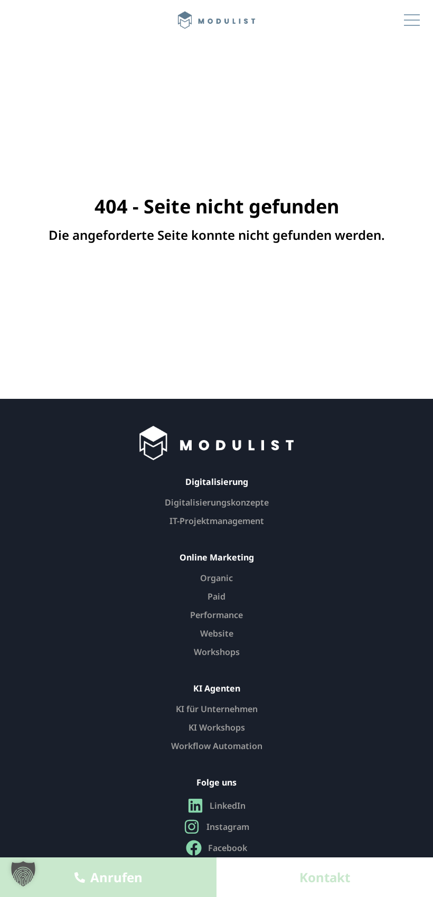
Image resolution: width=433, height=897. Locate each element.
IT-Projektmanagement (217, 521)
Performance (216, 615)
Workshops (217, 652)
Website (216, 633)
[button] (23, 874)
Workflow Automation (216, 746)
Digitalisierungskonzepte (217, 502)
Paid (216, 596)
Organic (216, 578)
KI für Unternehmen (217, 709)
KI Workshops (217, 727)
